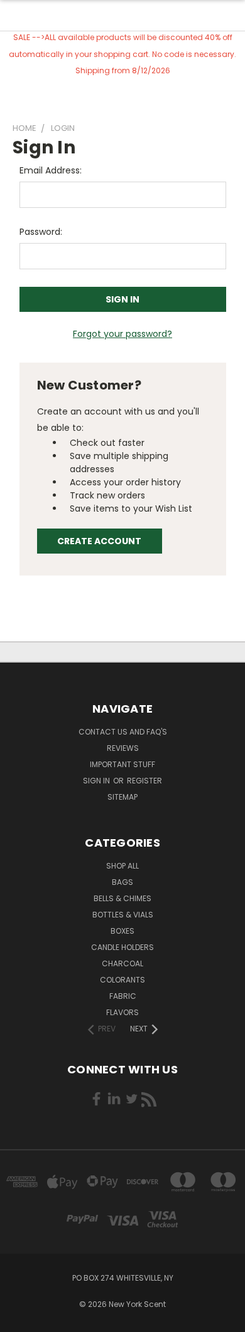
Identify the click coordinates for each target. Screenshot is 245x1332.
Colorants (122, 979)
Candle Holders (122, 947)
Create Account (99, 541)
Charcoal (122, 963)
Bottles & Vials (122, 914)
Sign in (97, 780)
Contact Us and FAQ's (123, 731)
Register (144, 780)
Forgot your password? (122, 334)
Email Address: (50, 170)
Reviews (123, 748)
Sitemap (122, 797)
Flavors (122, 1012)
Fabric (122, 996)
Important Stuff (122, 764)
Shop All (122, 865)
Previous (19, 1319)
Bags (122, 882)
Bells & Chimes (122, 898)
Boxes (122, 931)
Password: (40, 231)
